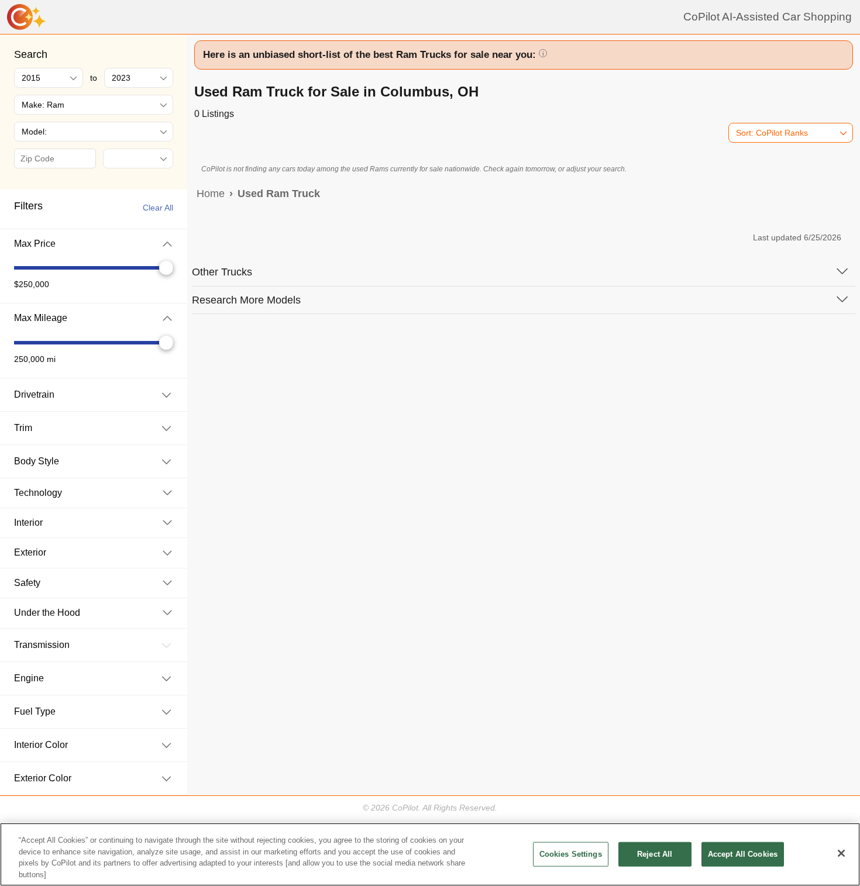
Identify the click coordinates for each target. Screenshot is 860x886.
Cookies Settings (570, 854)
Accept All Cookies (743, 854)
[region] (430, 854)
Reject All (654, 854)
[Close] (841, 853)
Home (211, 193)
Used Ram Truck (279, 193)
